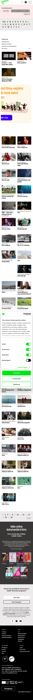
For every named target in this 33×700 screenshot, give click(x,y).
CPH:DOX (4, 563)
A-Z (19, 632)
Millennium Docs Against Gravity (20, 564)
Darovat (4, 651)
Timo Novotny (5, 77)
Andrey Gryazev (5, 437)
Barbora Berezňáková (22, 453)
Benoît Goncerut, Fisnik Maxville (9, 290)
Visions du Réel (24, 577)
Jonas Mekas (5, 502)
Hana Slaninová (20, 404)
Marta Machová (20, 61)
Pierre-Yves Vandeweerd (7, 307)
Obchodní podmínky (7, 637)
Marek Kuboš (20, 243)
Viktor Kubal (20, 486)
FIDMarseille (8, 577)
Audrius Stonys (5, 243)
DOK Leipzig (27, 563)
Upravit (26, 14)
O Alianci (4, 632)
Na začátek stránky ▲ (24, 691)
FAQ (3, 653)
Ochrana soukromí (6, 635)
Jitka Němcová (20, 290)
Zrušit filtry (6, 11)
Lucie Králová (20, 307)
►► (24, 518)
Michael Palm (20, 421)
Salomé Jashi (4, 404)
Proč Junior (22, 649)
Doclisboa (11, 563)
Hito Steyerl (4, 61)
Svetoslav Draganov (6, 146)
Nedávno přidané (6, 44)
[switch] (28, 349)
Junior (21, 647)
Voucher (4, 649)
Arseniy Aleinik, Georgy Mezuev (24, 211)
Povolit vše (16, 373)
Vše (4, 22)
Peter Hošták (20, 437)
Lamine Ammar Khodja (6, 486)
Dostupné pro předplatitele (9, 46)
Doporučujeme (21, 635)
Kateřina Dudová (21, 178)
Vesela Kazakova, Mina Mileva (23, 274)
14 (18, 515)
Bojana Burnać (20, 194)
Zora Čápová (4, 178)
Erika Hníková (5, 227)
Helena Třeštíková (21, 146)
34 (6, 517)
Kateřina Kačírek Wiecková (7, 211)
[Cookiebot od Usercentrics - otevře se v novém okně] (23, 314)
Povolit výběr (16, 378)
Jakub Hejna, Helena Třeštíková (9, 421)
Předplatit (8, 689)
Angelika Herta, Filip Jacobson (8, 194)
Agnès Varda (20, 227)
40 (11, 517)
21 (23, 515)
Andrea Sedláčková (21, 162)
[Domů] (5, 2)
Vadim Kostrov (5, 453)
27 (29, 515)
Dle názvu (4, 48)
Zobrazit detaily (23, 367)
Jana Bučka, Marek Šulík (7, 260)
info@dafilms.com (11, 673)
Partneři (4, 633)
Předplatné (4, 647)
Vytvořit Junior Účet (25, 651)
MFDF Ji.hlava (16, 577)
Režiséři (20, 641)
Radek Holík (4, 162)
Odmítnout (16, 384)
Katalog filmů (5, 41)
